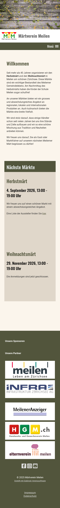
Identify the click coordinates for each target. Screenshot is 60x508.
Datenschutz (30, 496)
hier (44, 213)
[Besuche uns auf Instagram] (29, 466)
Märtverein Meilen (34, 36)
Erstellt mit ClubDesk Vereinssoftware (30, 481)
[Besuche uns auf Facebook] (24, 466)
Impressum (30, 492)
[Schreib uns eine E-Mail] (35, 466)
